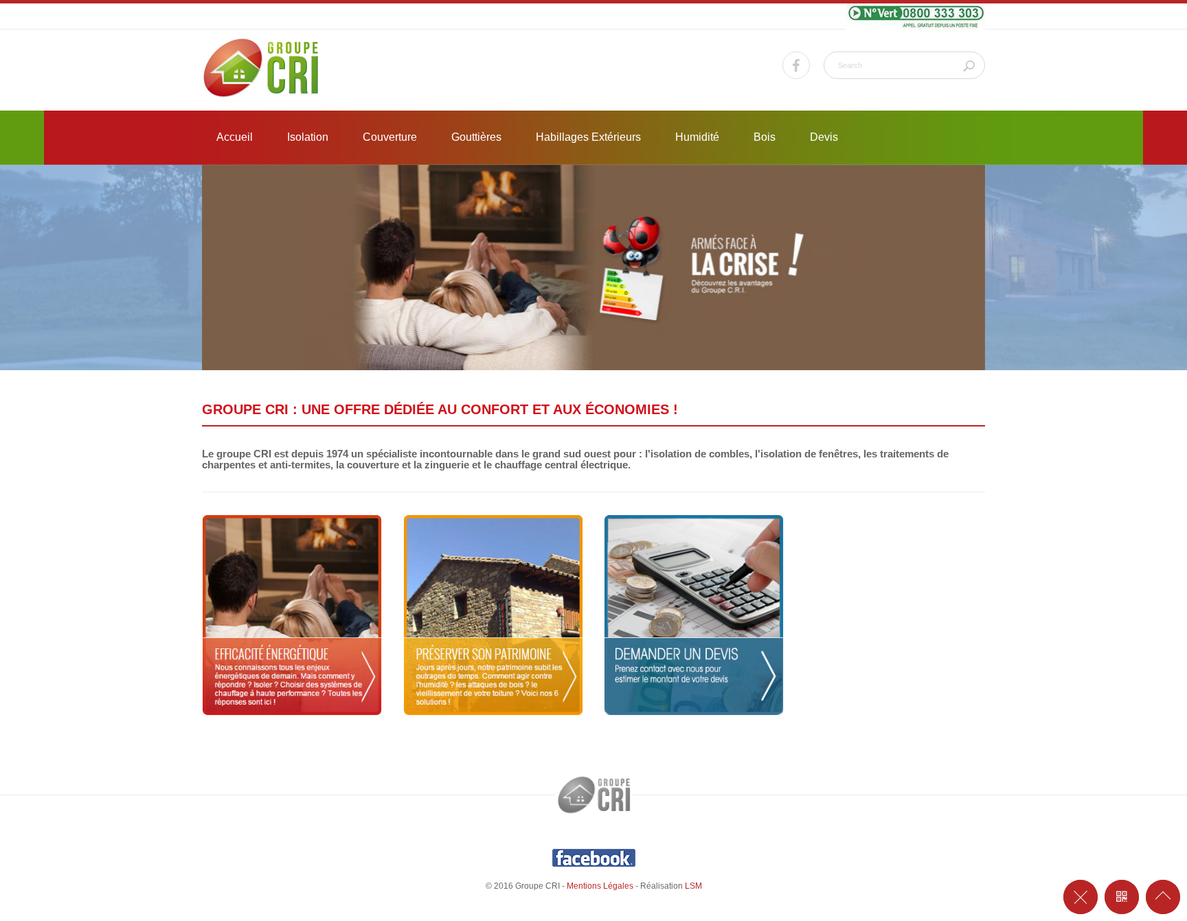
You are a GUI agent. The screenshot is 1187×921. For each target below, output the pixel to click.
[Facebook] (796, 65)
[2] (593, 266)
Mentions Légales (600, 886)
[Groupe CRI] (261, 68)
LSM (693, 886)
